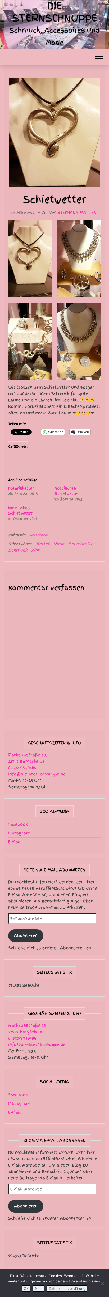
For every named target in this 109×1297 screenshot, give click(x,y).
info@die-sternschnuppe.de (37, 774)
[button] (30, 258)
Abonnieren (26, 936)
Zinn (35, 550)
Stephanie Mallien (76, 212)
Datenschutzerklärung (67, 1288)
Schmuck (18, 550)
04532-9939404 (22, 768)
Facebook (18, 824)
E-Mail (14, 842)
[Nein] (102, 1283)
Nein (39, 1288)
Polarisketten (21, 488)
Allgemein (39, 534)
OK (26, 1288)
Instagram (19, 833)
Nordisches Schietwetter (66, 491)
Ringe (59, 544)
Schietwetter (82, 544)
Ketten (43, 544)
